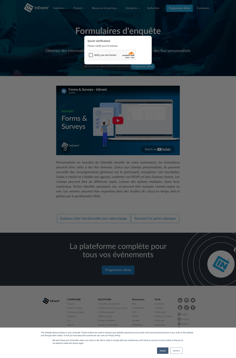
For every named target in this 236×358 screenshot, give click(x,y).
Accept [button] (163, 350)
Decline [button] (176, 350)
